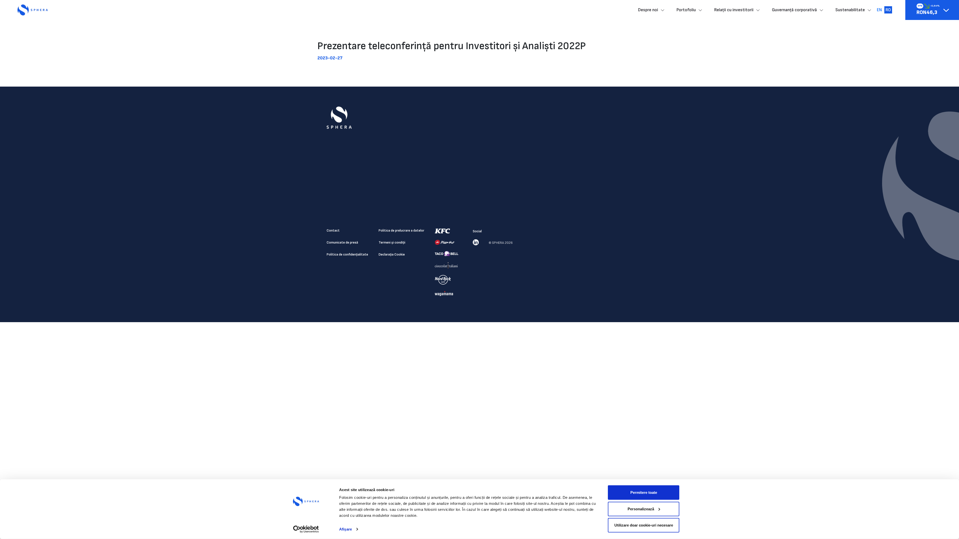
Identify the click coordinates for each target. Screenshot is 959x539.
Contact (333, 230)
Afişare (345, 529)
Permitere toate (643, 492)
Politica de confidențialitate (347, 254)
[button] (946, 10)
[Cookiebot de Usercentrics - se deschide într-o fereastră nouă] (306, 529)
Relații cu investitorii (733, 9)
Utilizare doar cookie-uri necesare (643, 525)
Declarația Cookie (392, 254)
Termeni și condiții (392, 242)
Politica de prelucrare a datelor (401, 230)
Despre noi (648, 9)
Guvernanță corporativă (794, 9)
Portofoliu (686, 9)
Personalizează (641, 509)
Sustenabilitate (850, 9)
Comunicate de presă (342, 242)
